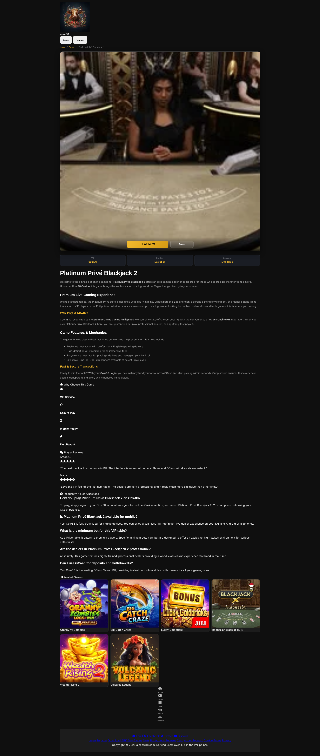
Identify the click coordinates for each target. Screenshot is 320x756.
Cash (180, 740)
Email (139, 736)
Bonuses (171, 740)
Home (63, 47)
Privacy (226, 740)
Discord (182, 736)
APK (124, 740)
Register (80, 40)
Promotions (157, 740)
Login (66, 40)
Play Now (147, 244)
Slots (146, 740)
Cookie (208, 740)
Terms (217, 740)
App (130, 740)
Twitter (168, 736)
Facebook (153, 736)
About (188, 740)
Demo (182, 244)
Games (72, 47)
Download (114, 740)
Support (197, 740)
